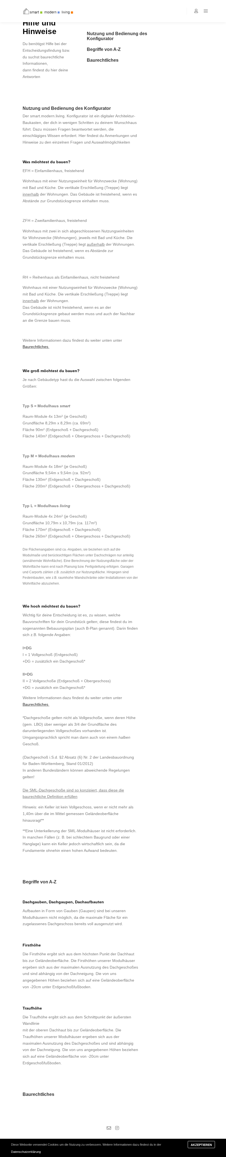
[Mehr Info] (196, 11)
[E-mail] (108, 1128)
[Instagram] (117, 1128)
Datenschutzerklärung (26, 1151)
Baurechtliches (35, 346)
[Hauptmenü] (206, 11)
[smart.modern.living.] (45, 11)
